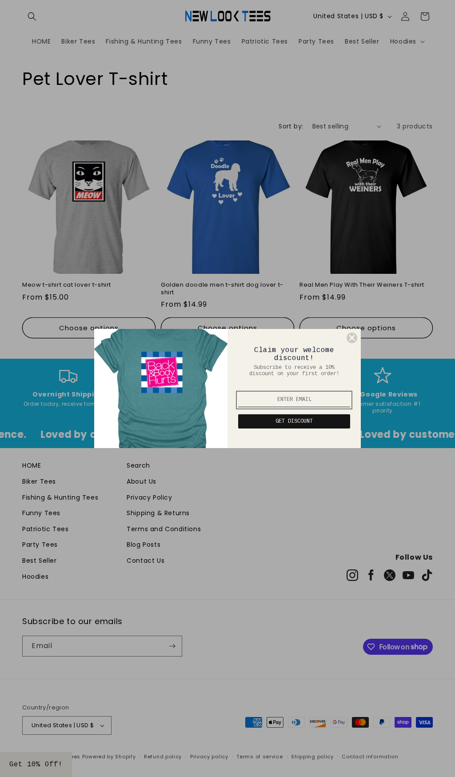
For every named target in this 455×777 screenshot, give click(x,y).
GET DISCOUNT (294, 421)
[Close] (352, 337)
